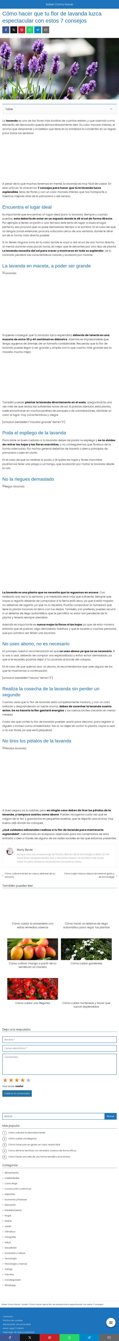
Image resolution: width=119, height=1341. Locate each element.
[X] (13, 29)
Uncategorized (12, 1279)
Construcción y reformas (18, 1188)
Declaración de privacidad (17, 1324)
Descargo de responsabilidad (18, 1332)
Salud (8, 1242)
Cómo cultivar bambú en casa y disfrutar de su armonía (30, 875)
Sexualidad (10, 1247)
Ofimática (10, 1231)
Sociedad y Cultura (15, 1253)
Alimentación (12, 1172)
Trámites (9, 1274)
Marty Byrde (25, 849)
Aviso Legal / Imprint (13, 1328)
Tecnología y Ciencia (16, 1263)
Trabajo (9, 1269)
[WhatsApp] (29, 29)
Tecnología (11, 1258)
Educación (10, 1204)
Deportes (10, 1194)
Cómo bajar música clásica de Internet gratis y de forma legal (89, 875)
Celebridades (12, 1178)
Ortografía (10, 1236)
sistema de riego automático (28, 613)
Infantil (8, 1220)
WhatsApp (10, 1285)
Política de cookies (13, 1320)
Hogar (8, 1215)
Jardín (8, 1226)
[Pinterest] (21, 29)
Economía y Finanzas (16, 1199)
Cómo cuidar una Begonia (22, 1138)
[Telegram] (37, 29)
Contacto (8, 1316)
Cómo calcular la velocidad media (26, 1132)
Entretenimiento (13, 1210)
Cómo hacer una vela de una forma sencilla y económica (39, 1156)
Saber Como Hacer (59, 4)
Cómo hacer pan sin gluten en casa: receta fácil (34, 1144)
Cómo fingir (11, 1183)
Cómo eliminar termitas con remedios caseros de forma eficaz (42, 1150)
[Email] (45, 29)
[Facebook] (5, 29)
